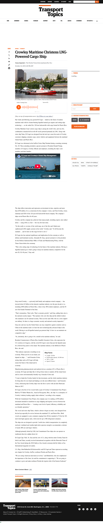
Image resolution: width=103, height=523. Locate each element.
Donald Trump (93, 166)
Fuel (61, 21)
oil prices (75, 166)
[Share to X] (9, 55)
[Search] (97, 2)
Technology (35, 21)
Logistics (69, 21)
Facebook (79, 509)
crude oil (75, 163)
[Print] (9, 68)
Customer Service (55, 512)
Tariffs (83, 166)
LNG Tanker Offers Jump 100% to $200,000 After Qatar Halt (21, 491)
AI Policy (40, 514)
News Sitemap (47, 514)
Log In (70, 1)
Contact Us (12, 512)
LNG (30, 469)
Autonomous (79, 21)
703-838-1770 (54, 507)
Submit (94, 109)
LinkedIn (91, 509)
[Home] (51, 11)
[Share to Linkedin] (9, 58)
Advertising (42, 1)
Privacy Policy (32, 514)
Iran (82, 163)
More (97, 21)
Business (26, 21)
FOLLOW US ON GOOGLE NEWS (79, 126)
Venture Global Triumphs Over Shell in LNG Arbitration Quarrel (41, 491)
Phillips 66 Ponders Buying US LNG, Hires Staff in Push (59, 490)
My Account (63, 1)
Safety (54, 21)
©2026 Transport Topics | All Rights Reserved (15, 514)
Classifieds (56, 1)
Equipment (45, 21)
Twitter (83, 509)
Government (16, 21)
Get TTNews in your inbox (44, 116)
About (5, 512)
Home (8, 21)
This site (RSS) (95, 509)
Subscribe (50, 1)
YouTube (87, 509)
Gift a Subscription (85, 120)
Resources (44, 512)
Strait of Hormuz (92, 163)
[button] (9, 65)
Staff (19, 512)
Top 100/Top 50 (90, 21)
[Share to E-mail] (9, 61)
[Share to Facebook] (9, 52)
